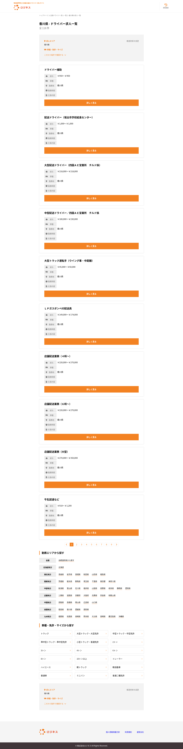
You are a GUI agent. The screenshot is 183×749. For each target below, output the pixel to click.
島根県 (69, 602)
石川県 (77, 588)
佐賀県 (69, 616)
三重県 (61, 595)
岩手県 (69, 574)
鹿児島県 (112, 616)
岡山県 (77, 602)
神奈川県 (112, 581)
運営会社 (140, 732)
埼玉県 (86, 581)
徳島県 (61, 609)
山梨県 (94, 588)
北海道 (61, 567)
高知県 (86, 609)
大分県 (94, 616)
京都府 (77, 595)
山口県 (94, 602)
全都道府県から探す (66, 560)
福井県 (86, 588)
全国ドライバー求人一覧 (58, 15)
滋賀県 (69, 595)
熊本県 (86, 616)
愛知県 (127, 588)
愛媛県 (77, 609)
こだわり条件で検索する (54, 55)
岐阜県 (111, 588)
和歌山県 (112, 595)
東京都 (102, 581)
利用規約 (128, 732)
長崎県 (77, 616)
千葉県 (94, 581)
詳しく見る (91, 102)
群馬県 (77, 581)
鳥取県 (61, 602)
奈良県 (102, 595)
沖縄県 (121, 616)
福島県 (102, 574)
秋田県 (86, 574)
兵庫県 (94, 595)
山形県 (94, 574)
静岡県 (119, 588)
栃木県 (69, 581)
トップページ (43, 15)
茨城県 (61, 581)
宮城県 (77, 574)
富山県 (69, 588)
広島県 (86, 602)
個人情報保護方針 (113, 732)
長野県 (102, 588)
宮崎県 (102, 616)
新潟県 (61, 588)
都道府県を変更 (133, 41)
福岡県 (61, 616)
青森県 (61, 574)
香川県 (69, 609)
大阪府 (86, 595)
